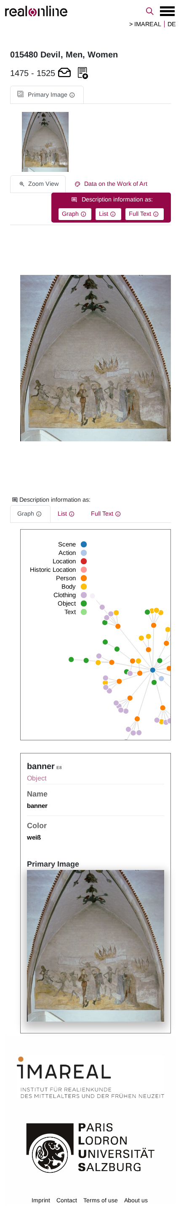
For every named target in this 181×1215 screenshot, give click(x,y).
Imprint (41, 1200)
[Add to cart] (64, 73)
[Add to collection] (83, 73)
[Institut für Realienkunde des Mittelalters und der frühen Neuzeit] (90, 1077)
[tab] (47, 95)
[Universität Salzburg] (90, 1147)
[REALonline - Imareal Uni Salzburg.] (90, 11)
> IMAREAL (145, 24)
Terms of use (100, 1200)
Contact (66, 1200)
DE (172, 24)
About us (136, 1200)
